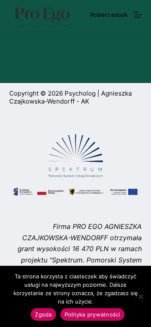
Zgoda (43, 314)
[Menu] (138, 14)
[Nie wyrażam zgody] (140, 296)
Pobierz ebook (109, 14)
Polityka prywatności (92, 314)
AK (85, 101)
